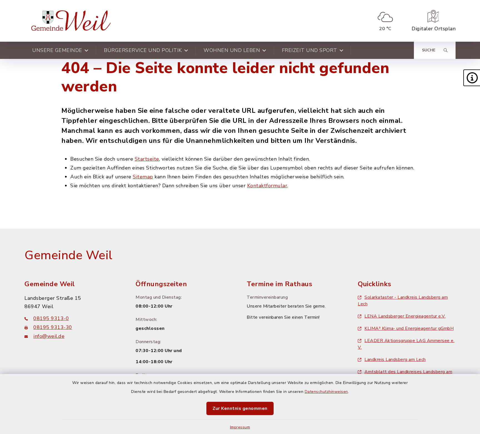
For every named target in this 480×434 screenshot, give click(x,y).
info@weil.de (48, 336)
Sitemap (143, 176)
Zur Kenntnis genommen (240, 408)
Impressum (240, 427)
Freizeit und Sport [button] (309, 50)
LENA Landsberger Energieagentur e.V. (405, 316)
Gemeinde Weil (68, 255)
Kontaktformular (267, 185)
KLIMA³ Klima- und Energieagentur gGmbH (409, 328)
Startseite (147, 159)
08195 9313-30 (52, 327)
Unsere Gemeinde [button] (57, 50)
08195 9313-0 (51, 318)
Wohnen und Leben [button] (232, 50)
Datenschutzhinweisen (326, 391)
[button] (471, 77)
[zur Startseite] (72, 21)
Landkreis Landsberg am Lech (395, 359)
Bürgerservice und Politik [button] (143, 50)
